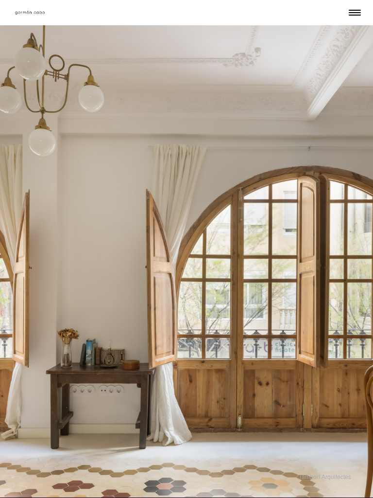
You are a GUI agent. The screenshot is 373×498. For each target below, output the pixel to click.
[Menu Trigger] (355, 12)
